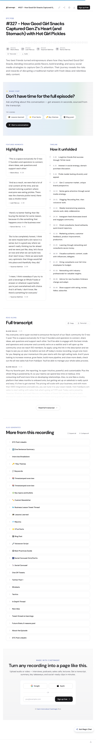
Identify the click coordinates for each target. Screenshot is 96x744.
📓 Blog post (69, 117)
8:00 (26, 267)
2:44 (22, 203)
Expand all (72, 433)
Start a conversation (20, 125)
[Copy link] (59, 7)
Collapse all (85, 433)
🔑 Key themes (52, 117)
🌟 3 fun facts (35, 117)
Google (37, 686)
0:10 (22, 173)
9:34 (26, 297)
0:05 (20, 331)
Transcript (13, 54)
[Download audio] (74, 7)
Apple (62, 686)
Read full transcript (46, 408)
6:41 (24, 227)
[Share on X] (64, 7)
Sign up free (83, 7)
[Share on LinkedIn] (69, 7)
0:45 (20, 367)
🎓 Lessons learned (16, 117)
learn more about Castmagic (47, 709)
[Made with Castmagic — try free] (10, 7)
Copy (72, 323)
